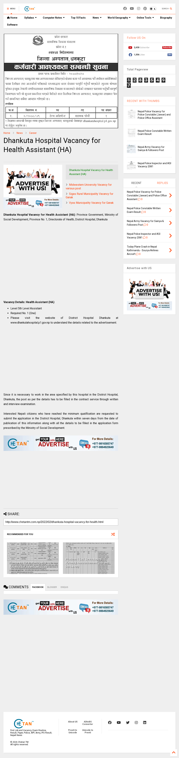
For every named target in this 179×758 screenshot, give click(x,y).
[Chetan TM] (30, 9)
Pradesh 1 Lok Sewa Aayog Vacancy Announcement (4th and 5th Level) (87, 562)
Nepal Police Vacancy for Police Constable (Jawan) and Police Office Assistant (154, 114)
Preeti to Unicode (72, 731)
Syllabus (29, 17)
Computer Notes (52, 17)
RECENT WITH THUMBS (143, 101)
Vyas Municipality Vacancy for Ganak (91, 202)
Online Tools (144, 17)
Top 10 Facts (78, 17)
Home (13, 17)
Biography (166, 17)
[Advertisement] (60, 264)
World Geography (118, 17)
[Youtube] (132, 8)
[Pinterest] (145, 8)
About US (72, 722)
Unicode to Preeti (87, 731)
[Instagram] (138, 8)
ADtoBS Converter (87, 723)
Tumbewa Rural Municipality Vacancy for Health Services (28, 564)
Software (12, 24)
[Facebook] (125, 8)
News (96, 17)
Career (33, 133)
